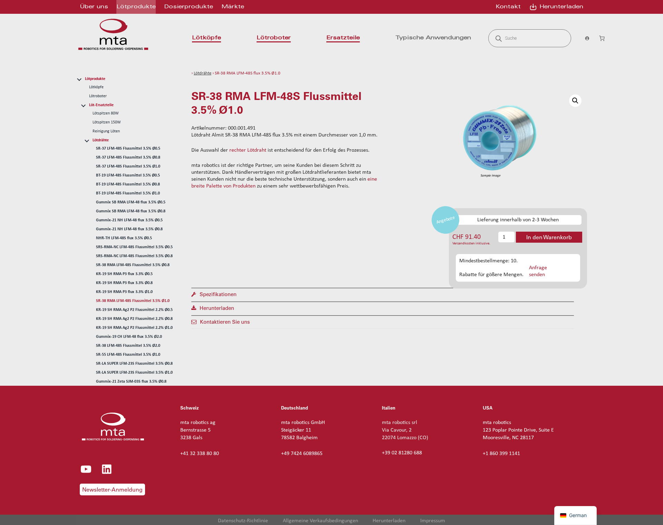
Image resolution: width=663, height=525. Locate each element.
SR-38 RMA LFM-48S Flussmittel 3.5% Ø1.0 (133, 301)
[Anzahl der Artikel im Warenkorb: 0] (602, 38)
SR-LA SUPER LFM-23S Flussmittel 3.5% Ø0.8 (134, 364)
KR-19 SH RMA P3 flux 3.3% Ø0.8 (124, 283)
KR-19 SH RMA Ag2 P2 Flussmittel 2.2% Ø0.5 (134, 310)
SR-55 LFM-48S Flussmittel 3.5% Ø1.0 (128, 355)
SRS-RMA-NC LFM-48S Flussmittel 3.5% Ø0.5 (134, 247)
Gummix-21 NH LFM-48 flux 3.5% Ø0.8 (129, 229)
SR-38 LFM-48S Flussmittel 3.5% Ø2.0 (128, 346)
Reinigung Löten (106, 131)
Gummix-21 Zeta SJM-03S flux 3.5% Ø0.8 (131, 382)
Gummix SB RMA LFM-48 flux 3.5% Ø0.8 (130, 211)
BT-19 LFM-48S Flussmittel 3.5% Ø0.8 (128, 184)
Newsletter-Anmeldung (112, 489)
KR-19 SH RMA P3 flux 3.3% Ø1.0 (124, 292)
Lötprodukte (95, 79)
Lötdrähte (101, 140)
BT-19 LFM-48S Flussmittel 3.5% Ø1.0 (128, 193)
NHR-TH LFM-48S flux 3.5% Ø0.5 (124, 238)
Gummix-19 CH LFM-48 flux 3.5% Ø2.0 (129, 337)
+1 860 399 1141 (501, 453)
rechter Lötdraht (247, 150)
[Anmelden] (585, 38)
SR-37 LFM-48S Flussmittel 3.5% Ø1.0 (128, 166)
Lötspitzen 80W (106, 113)
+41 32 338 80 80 (199, 453)
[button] (575, 100)
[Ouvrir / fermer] (79, 78)
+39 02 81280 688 (402, 453)
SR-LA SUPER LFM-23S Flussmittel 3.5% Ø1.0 (134, 373)
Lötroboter (98, 96)
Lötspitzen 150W (107, 122)
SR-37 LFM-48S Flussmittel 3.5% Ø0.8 (128, 157)
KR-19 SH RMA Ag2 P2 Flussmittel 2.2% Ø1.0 (134, 328)
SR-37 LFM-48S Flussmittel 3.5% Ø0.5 (128, 149)
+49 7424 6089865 (302, 453)
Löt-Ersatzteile (101, 105)
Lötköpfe (96, 87)
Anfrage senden (538, 271)
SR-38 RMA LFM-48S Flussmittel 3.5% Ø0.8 (133, 265)
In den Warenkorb (549, 237)
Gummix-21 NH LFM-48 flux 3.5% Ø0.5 (129, 220)
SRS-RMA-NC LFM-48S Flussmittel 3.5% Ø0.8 (134, 256)
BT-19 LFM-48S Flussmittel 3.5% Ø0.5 (128, 175)
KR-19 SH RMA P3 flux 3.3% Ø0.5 (124, 274)
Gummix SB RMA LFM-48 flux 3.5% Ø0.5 (130, 202)
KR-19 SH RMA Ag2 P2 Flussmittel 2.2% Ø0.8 (134, 319)
